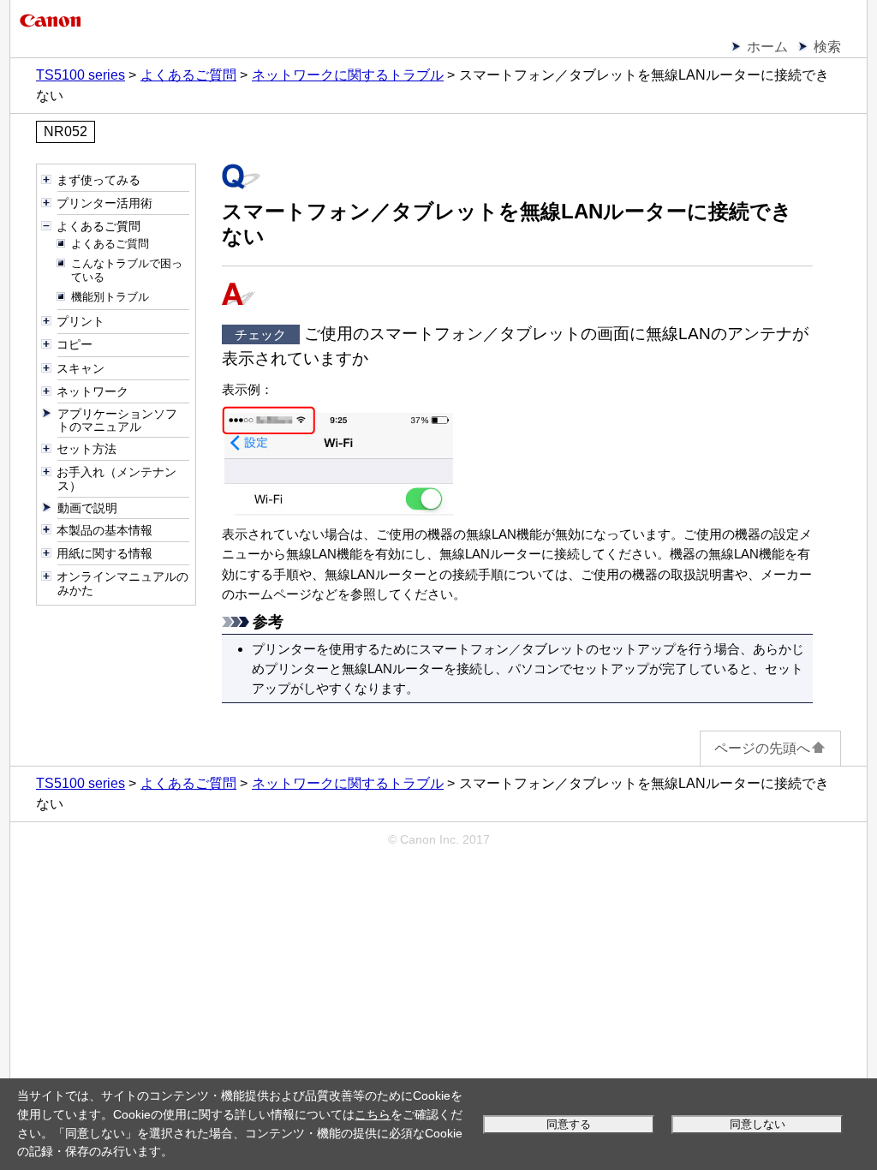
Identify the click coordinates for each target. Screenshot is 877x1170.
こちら (373, 1114)
